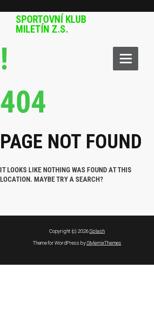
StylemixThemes (103, 243)
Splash (97, 231)
